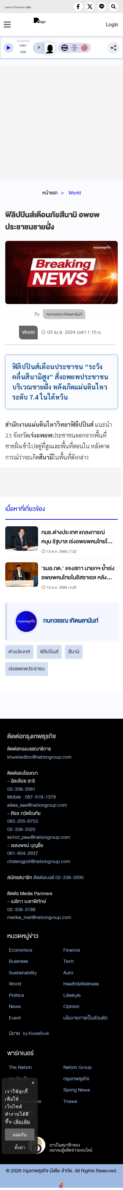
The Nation (20, 1067)
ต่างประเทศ (19, 651)
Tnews (70, 1101)
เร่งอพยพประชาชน (27, 668)
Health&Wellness (81, 984)
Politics (16, 995)
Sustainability (23, 972)
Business (18, 961)
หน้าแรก (50, 193)
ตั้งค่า (19, 1147)
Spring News (76, 1090)
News (15, 1006)
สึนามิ (73, 651)
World (75, 193)
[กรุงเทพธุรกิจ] (61, 24)
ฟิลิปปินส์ (49, 651)
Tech (68, 961)
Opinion (71, 1006)
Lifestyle (72, 995)
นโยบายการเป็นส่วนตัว (85, 1018)
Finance (71, 950)
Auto (68, 972)
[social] (78, 6)
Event (15, 1018)
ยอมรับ (20, 1134)
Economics (20, 950)
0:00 (22, 45)
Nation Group (77, 1067)
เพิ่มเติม (21, 1121)
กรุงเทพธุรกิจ (76, 1078)
